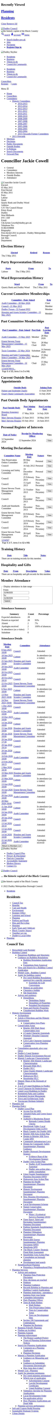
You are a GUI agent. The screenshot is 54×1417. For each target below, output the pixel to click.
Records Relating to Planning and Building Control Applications (38, 1288)
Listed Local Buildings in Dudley (32, 1091)
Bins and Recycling (20, 923)
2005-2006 (22, 126)
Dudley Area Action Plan (34, 1161)
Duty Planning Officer (33, 1300)
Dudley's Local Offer (21, 935)
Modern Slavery (14, 863)
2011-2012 (22, 111)
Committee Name (12, 455)
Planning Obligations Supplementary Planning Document (34, 1234)
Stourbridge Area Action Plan (36, 1255)
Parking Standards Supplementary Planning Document (38, 1228)
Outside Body (20, 387)
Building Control (19, 952)
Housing (16, 925)
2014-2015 (22, 103)
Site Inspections (30, 993)
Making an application (33, 988)
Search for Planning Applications (32, 1345)
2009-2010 (22, 116)
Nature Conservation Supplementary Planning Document (34, 1209)
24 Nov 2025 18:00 (6, 701)
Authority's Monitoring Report (36, 1119)
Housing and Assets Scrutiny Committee (22, 662)
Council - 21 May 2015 (12, 306)
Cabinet (17, 657)
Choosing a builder (31, 990)
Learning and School (21, 915)
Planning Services (20, 1270)
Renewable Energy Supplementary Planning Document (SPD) (34, 1242)
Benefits (15, 905)
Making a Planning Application (31, 1355)
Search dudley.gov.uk (16, 39)
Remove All (12, 24)
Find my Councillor (15, 858)
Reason (46, 252)
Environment (18, 910)
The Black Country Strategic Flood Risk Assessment (35, 1251)
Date (9, 555)
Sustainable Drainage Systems (25, 1411)
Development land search (34, 1262)
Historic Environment (21, 1013)
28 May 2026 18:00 (6, 802)
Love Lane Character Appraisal (37, 1040)
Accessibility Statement (17, 861)
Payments (11, 45)
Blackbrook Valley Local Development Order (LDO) (35, 1127)
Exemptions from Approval (35, 965)
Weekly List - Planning (28, 1370)
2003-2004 (22, 131)
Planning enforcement (27, 1335)
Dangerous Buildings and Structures (33, 955)
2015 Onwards (18, 136)
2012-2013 (22, 108)
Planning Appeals (25, 1333)
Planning (16, 918)
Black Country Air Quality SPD (37, 1131)
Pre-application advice (33, 1398)
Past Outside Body (11, 408)
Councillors (12, 96)
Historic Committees (21, 101)
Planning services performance (31, 1406)
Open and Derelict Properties (36, 1008)
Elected (14, 252)
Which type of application (34, 1378)
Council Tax (17, 903)
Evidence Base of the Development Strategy (38, 1157)
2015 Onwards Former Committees (33, 134)
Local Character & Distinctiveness (33, 1088)
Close (3, 24)
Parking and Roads (20, 920)
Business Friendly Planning (30, 1328)
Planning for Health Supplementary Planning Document (34, 1184)
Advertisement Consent (39, 1381)
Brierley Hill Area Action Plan (36, 1134)
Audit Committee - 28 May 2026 (16, 303)
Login (14, 84)
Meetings (11, 139)
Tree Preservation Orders (40, 1307)
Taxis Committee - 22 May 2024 (16, 351)
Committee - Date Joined (23, 300)
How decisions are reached (35, 1280)
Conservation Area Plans (34, 1023)
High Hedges (34, 1305)
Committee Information (33, 1297)
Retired (33, 252)
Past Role (36, 330)
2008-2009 (22, 119)
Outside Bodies (13, 146)
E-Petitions (11, 149)
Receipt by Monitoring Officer (32, 434)
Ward (17, 284)
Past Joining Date (29, 407)
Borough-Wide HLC (32, 1066)
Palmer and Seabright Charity (14, 391)
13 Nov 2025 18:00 (6, 695)
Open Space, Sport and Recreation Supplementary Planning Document (34, 1222)
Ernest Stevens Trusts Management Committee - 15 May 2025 (14, 344)
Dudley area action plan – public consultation (40, 1170)
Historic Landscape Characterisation (33, 1058)
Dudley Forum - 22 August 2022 (16, 309)
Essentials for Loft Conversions (37, 984)
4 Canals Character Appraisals (36, 1033)
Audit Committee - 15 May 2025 (16, 337)
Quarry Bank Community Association (18, 394)
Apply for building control (29, 975)
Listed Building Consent (39, 1388)
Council (17, 651)
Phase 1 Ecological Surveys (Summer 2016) (39, 1215)
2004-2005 (22, 129)
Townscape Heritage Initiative (31, 1101)
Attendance (44, 645)
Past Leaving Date (47, 330)
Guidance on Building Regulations (33, 957)
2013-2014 (22, 106)
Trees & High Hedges (32, 1302)
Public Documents (15, 144)
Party (8, 268)
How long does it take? (33, 1368)
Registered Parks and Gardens (31, 1093)
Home (9, 93)
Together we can (19, 933)
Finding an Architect (27, 1330)
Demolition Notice (37, 1000)
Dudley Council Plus (16, 853)
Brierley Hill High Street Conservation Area (34, 1029)
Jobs (9, 42)
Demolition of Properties (39, 1003)
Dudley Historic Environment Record (34, 1056)
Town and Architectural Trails (31, 1098)
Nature (40, 455)
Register (4, 84)
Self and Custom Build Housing (26, 1408)
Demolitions (28, 998)
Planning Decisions (31, 1353)
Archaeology (23, 1015)
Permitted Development (39, 1005)
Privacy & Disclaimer (16, 856)
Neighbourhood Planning (29, 1265)
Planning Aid (18, 1103)
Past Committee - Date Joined (16, 330)
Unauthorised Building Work (36, 1010)
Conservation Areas (26, 1025)
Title (25, 555)
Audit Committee (21, 668)
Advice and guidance (27, 995)
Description (31, 571)
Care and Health (19, 908)
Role (49, 300)
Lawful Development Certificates (38, 1384)
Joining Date (46, 387)
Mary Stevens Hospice (11, 418)
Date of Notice (9, 435)
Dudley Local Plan (26, 1108)
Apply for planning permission (31, 1373)
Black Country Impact (22, 930)
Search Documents (15, 151)
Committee (25, 645)
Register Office (18, 913)
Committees (12, 98)
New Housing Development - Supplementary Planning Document (36, 1199)
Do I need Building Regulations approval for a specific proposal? (37, 979)
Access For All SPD (32, 1111)
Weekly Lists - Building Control (32, 972)
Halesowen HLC (30, 1076)
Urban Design (18, 1413)
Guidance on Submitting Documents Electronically (34, 1364)
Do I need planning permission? (37, 1375)
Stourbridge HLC (31, 1078)
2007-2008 (22, 121)
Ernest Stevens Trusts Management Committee (24, 684)
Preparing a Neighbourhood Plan (37, 1267)
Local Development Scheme (35, 1204)
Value (47, 571)
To (49, 268)
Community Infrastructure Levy (37, 1141)
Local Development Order (34, 1396)
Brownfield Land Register (23, 950)
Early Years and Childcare (23, 928)
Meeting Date (29, 455)
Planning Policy (19, 1106)
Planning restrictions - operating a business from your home (37, 1293)
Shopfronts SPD (30, 1247)
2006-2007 (22, 124)
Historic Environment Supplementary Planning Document (34, 1192)
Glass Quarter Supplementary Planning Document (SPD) (36, 1175)
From (31, 268)
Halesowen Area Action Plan (36, 1179)
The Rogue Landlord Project (35, 1338)
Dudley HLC (29, 1068)
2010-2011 (22, 113)
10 (12, 369)
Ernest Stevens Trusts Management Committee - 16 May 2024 (14, 363)
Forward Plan (13, 154)
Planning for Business (32, 1325)
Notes (43, 555)
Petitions (27, 1282)
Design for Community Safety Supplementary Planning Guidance (36, 1146)
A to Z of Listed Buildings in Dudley (34, 1086)
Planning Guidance (31, 1285)
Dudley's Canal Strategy (28, 1053)
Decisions (11, 141)
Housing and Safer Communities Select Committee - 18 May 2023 (16, 356)
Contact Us (11, 866)
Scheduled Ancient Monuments (31, 1096)
